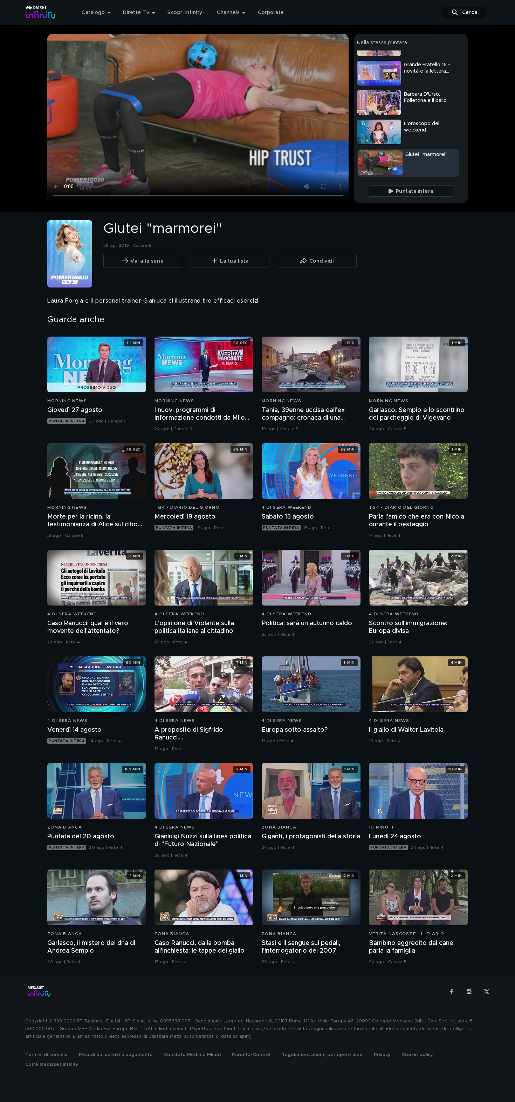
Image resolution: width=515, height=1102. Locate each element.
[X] (486, 991)
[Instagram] (469, 991)
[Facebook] (451, 991)
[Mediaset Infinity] (40, 12)
